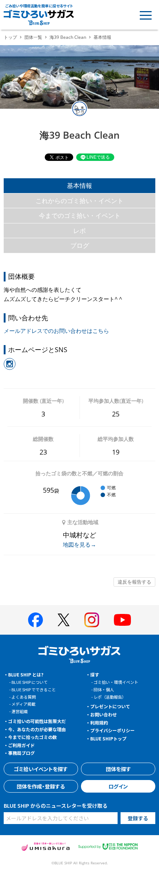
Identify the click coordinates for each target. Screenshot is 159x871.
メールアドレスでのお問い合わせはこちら (56, 330)
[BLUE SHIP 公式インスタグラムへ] (91, 619)
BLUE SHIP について (29, 682)
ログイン (118, 786)
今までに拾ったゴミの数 (32, 737)
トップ (10, 37)
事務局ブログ (21, 753)
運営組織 (19, 711)
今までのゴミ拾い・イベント (80, 215)
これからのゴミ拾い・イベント (79, 200)
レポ (79, 230)
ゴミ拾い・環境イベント (116, 682)
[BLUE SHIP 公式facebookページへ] (35, 619)
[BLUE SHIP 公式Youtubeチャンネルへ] (122, 620)
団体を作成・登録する (41, 786)
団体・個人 (104, 689)
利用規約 (99, 722)
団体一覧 (33, 37)
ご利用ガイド (21, 745)
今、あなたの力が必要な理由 (37, 729)
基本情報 (79, 185)
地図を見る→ (79, 544)
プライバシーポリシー (112, 730)
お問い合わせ (103, 714)
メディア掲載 (23, 704)
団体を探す (118, 769)
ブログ (79, 245)
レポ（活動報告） (110, 697)
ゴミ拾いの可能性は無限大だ (37, 721)
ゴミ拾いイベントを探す (41, 769)
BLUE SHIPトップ (108, 738)
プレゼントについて (110, 706)
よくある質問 (23, 697)
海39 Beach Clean (68, 37)
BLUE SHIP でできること (33, 689)
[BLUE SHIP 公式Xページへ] (64, 620)
